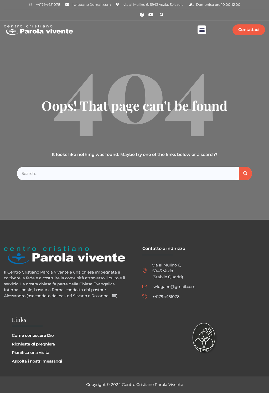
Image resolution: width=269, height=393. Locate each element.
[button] (161, 15)
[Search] (245, 174)
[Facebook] (142, 15)
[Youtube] (151, 15)
